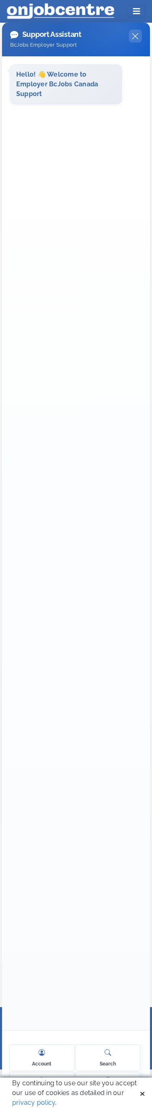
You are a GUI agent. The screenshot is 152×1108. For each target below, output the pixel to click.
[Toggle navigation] (137, 11)
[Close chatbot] (135, 36)
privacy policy (33, 1102)
